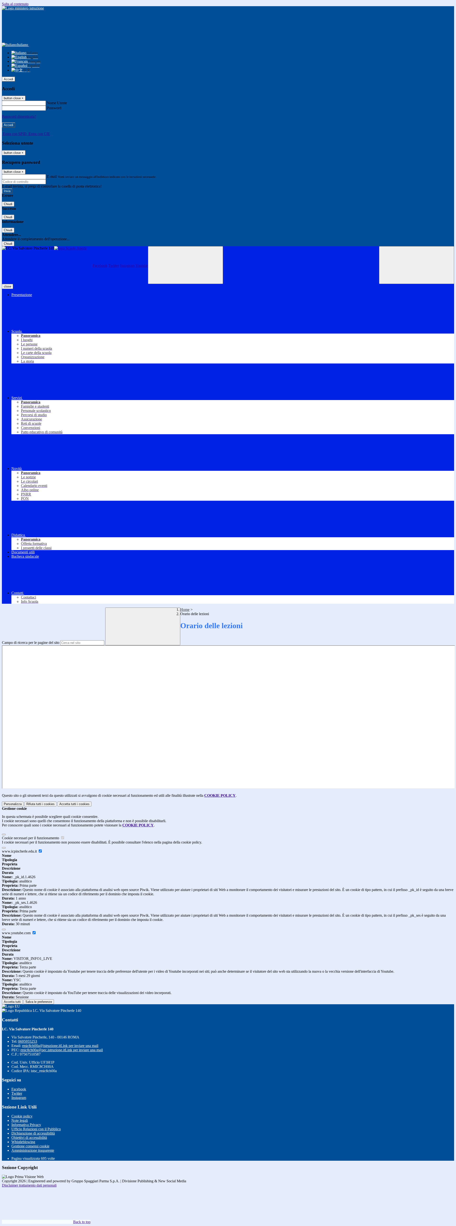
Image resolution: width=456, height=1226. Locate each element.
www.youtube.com (17, 933)
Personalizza (13, 804)
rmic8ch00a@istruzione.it (60, 1046)
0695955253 (27, 1041)
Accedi (8, 79)
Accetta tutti (74, 804)
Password (54, 108)
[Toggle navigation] (185, 265)
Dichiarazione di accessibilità (33, 1133)
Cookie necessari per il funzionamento (31, 838)
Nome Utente (57, 103)
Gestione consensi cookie (30, 1146)
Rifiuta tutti (40, 804)
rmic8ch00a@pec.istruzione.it (61, 1050)
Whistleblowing (23, 1142)
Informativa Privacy (26, 1125)
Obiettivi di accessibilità (29, 1138)
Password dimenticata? (19, 116)
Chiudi (8, 204)
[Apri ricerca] (416, 265)
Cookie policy (22, 1116)
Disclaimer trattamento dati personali (29, 1185)
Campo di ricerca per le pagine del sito (30, 643)
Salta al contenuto (15, 4)
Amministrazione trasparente (32, 1150)
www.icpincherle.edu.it (20, 851)
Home (185, 610)
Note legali (19, 1120)
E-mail (52, 176)
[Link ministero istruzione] (23, 8)
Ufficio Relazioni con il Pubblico (36, 1129)
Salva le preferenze (38, 1002)
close (7, 286)
